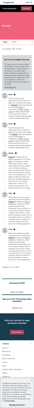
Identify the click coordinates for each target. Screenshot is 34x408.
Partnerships (6, 355)
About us (5, 348)
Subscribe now (17, 308)
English (12, 292)
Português (19, 292)
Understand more (10, 87)
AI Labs (4, 362)
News (4, 366)
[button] (15, 94)
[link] (26, 8)
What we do (6, 351)
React (21, 107)
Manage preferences (17, 405)
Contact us (6, 376)
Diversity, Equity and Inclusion (12, 369)
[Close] (32, 380)
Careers (4, 373)
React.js (27, 202)
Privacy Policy (10, 401)
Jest (28, 188)
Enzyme (14, 105)
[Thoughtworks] (8, 2)
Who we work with (8, 359)
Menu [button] (28, 2)
